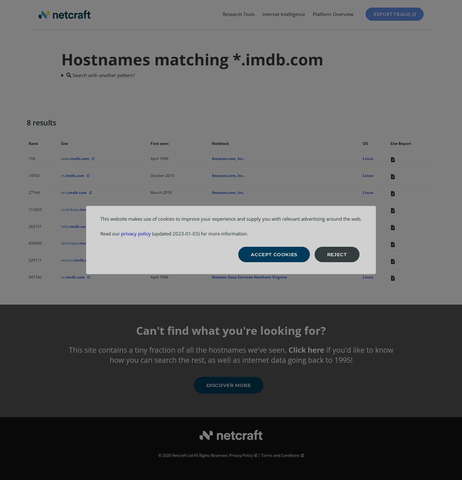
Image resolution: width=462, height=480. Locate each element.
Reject (337, 254)
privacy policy (136, 233)
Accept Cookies (274, 254)
